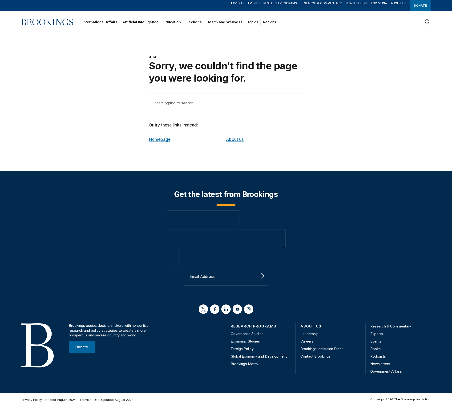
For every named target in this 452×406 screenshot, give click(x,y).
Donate (420, 5)
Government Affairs (386, 371)
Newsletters (356, 3)
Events (254, 3)
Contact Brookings (315, 356)
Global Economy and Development (259, 356)
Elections (194, 22)
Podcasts (378, 356)
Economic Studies (245, 341)
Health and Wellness (224, 22)
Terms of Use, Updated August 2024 (106, 400)
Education (172, 22)
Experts (237, 3)
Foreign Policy (242, 349)
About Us (398, 3)
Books (375, 349)
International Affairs (100, 22)
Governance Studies (247, 333)
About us (235, 139)
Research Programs (280, 3)
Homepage (159, 139)
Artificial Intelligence (140, 22)
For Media (379, 3)
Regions (269, 22)
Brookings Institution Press (321, 349)
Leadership (309, 333)
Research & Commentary (321, 3)
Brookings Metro (244, 364)
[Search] (428, 22)
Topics (252, 22)
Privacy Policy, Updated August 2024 (48, 400)
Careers (306, 341)
